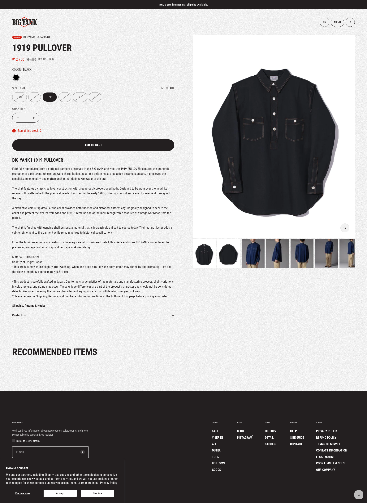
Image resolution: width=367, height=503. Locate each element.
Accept (60, 493)
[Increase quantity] (33, 117)
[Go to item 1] (204, 254)
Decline (97, 493)
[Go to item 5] (302, 254)
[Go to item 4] (277, 254)
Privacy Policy (108, 483)
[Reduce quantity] (18, 117)
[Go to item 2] (228, 254)
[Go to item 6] (326, 254)
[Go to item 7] (350, 254)
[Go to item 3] (253, 254)
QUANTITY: (19, 109)
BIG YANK (29, 37)
